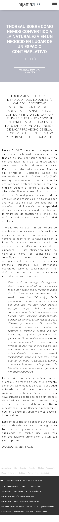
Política (22, 473)
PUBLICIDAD (36, 487)
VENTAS (25, 487)
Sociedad (45, 473)
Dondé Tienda (41, 512)
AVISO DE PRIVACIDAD (10, 487)
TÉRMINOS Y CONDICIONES (12, 492)
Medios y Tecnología (46, 468)
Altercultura (6, 468)
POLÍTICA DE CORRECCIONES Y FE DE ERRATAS (20, 502)
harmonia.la (6, 512)
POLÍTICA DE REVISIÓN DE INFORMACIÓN (17, 497)
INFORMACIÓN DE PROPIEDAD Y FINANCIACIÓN (20, 507)
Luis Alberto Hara (31, 70)
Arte (15, 468)
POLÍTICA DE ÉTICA (33, 492)
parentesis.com (47, 507)
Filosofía (29, 59)
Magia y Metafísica (8, 473)
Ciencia (23, 468)
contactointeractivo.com (23, 512)
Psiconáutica (33, 473)
